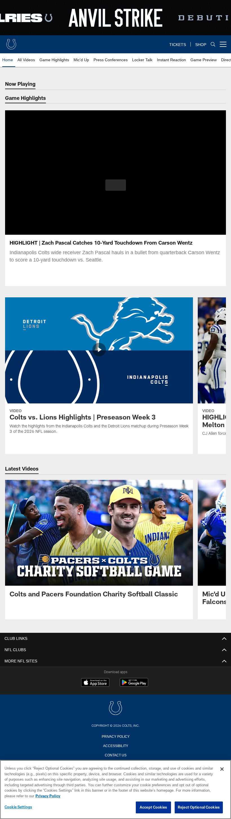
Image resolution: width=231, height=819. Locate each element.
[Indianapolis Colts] (115, 708)
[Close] (222, 769)
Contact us (115, 755)
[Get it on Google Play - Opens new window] (134, 685)
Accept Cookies (153, 807)
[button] (115, 185)
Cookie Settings (18, 807)
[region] (115, 789)
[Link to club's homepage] (11, 42)
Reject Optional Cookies (199, 807)
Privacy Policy (115, 736)
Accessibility (115, 745)
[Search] (213, 44)
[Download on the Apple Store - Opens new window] (95, 683)
